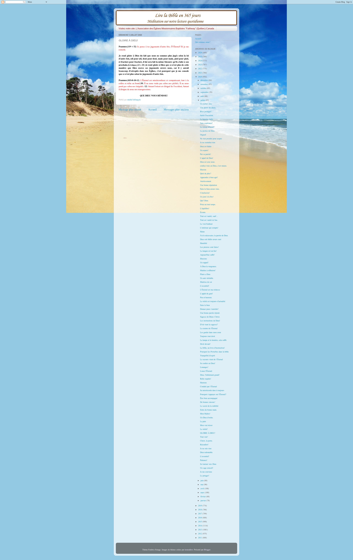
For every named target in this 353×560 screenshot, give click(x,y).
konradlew (189, 549)
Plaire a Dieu (205, 274)
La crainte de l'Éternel (208, 328)
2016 (200, 517)
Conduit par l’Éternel (208, 386)
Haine (202, 231)
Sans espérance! (206, 123)
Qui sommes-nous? (202, 42)
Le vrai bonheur (206, 224)
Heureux (203, 382)
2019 (200, 505)
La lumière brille (206, 119)
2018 (200, 509)
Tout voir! (204, 436)
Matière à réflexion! (208, 270)
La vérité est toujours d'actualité (212, 301)
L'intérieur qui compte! (209, 227)
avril (202, 488)
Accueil (152, 109)
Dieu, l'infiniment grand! (210, 375)
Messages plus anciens (176, 109)
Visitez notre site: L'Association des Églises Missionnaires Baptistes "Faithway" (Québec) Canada (166, 28)
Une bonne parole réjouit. (210, 313)
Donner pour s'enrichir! (209, 309)
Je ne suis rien (205, 448)
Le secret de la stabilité (209, 406)
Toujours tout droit (207, 336)
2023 (200, 64)
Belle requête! (205, 378)
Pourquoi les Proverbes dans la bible (214, 351)
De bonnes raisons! (207, 402)
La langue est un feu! (208, 251)
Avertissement (205, 181)
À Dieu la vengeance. (208, 266)
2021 (200, 72)
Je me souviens (206, 471)
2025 (200, 56)
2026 (200, 52)
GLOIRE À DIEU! (207, 433)
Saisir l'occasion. (206, 115)
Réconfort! (204, 444)
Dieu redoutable (206, 452)
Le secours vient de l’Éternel (211, 359)
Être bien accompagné (208, 398)
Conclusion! (205, 192)
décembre (204, 80)
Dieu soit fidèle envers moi (210, 239)
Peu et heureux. (206, 297)
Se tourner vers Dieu (208, 464)
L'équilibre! (204, 208)
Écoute (202, 212)
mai (202, 484)
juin (202, 480)
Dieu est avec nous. (207, 162)
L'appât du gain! (206, 293)
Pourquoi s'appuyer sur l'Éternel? (213, 394)
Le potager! (204, 475)
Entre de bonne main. (208, 409)
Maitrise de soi (206, 282)
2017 (200, 513)
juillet (203, 100)
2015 (200, 521)
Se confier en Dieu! (207, 363)
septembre (204, 92)
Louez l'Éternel (206, 371)
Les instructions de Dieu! (210, 320)
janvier (203, 500)
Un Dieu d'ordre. (206, 417)
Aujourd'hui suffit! (207, 254)
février (203, 496)
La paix (203, 421)
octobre (203, 88)
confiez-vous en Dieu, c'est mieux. (213, 165)
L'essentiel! (204, 285)
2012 (200, 533)
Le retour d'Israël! (207, 127)
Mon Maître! (205, 413)
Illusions (203, 258)
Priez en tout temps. (208, 204)
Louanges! (204, 367)
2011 (200, 537)
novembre (204, 84)
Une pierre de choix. (208, 107)
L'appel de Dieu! (206, 158)
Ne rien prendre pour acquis (211, 138)
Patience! (203, 460)
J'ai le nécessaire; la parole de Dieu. (214, 235)
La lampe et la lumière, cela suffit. (213, 340)
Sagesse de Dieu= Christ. (210, 316)
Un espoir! (204, 150)
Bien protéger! (206, 111)
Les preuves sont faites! (209, 247)
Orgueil (203, 134)
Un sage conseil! (206, 468)
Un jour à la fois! (207, 196)
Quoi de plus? (205, 173)
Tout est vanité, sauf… (209, 216)
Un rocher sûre (206, 103)
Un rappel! (204, 262)
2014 (200, 525)
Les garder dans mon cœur (210, 332)
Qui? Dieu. (204, 200)
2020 (200, 76)
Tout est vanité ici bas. (209, 220)
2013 (200, 529)
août (202, 96)
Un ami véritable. (207, 278)
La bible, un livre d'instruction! (212, 347)
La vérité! (204, 429)
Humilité (203, 243)
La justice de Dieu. (207, 130)
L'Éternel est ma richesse (210, 289)
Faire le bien (205, 305)
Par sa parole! (205, 154)
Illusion (203, 169)
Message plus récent (130, 109)
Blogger (207, 549)
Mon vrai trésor (206, 425)
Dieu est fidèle (205, 146)
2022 (200, 68)
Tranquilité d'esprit (207, 355)
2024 (200, 60)
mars (202, 492)
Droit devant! (205, 344)
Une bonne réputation (208, 185)
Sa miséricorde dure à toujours (212, 390)
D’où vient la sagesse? (209, 324)
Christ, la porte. (206, 440)
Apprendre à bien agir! (209, 177)
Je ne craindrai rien (207, 142)
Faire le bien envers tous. (210, 189)
